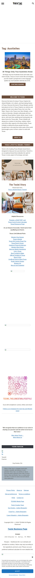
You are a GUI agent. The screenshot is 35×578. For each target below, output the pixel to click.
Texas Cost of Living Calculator (17, 222)
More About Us (17, 437)
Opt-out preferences (13, 575)
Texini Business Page (17, 529)
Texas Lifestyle (17, 239)
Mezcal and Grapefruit (17, 265)
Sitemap (26, 490)
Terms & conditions (24, 494)
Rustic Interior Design (17, 261)
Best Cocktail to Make (17, 253)
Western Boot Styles (17, 247)
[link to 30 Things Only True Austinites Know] (17, 60)
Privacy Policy (22, 575)
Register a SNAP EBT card (17, 220)
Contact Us (20, 497)
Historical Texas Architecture (17, 245)
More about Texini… (17, 435)
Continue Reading (17, 84)
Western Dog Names (17, 237)
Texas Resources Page (18, 224)
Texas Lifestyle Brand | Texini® (17, 189)
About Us (17, 137)
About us (19, 490)
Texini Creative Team (17, 505)
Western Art (17, 263)
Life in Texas (17, 251)
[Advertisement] (17, 25)
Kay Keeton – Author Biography (17, 508)
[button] (32, 557)
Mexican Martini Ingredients (17, 249)
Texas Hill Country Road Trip (17, 241)
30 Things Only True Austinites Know (17, 72)
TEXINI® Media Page (17, 501)
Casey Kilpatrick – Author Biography (17, 515)
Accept (17, 571)
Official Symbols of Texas (17, 255)
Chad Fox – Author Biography (17, 511)
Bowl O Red (17, 257)
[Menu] (2, 3)
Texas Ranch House (17, 243)
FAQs (13, 497)
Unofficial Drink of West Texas (17, 259)
